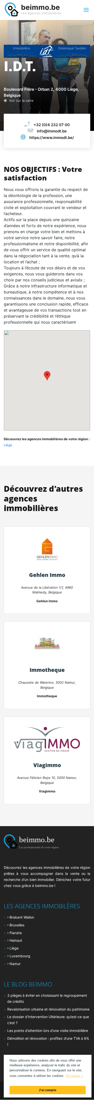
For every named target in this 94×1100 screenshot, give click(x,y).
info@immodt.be (52, 131)
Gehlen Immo (47, 574)
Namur (15, 964)
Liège (8, 445)
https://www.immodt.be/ (51, 137)
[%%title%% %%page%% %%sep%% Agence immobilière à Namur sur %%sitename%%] (47, 739)
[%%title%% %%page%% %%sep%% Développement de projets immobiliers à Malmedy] (47, 549)
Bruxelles (16, 925)
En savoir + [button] (74, 1076)
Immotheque (47, 669)
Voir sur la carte (20, 100)
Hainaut (15, 940)
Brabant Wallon (21, 917)
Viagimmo (47, 765)
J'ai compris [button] (47, 1090)
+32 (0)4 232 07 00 (52, 124)
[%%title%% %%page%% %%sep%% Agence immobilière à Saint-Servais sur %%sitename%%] (47, 644)
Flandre (15, 933)
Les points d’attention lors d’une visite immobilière (47, 1030)
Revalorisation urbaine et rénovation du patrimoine (48, 1009)
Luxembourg (19, 956)
